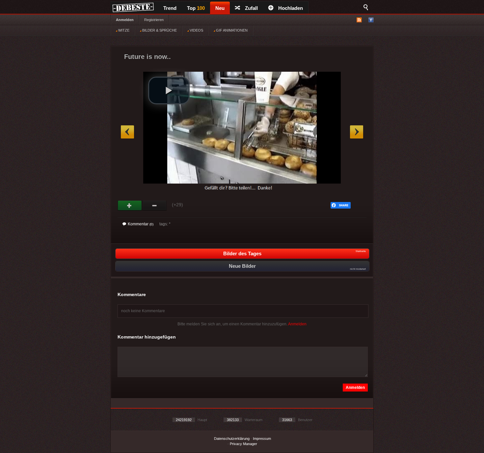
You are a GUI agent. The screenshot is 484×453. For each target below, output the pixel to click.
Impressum (262, 438)
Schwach (154, 205)
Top (196, 8)
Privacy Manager (243, 444)
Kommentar (140, 224)
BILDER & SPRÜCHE (159, 30)
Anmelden (125, 20)
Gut (130, 205)
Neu (220, 8)
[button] (169, 90)
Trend (169, 8)
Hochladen (290, 8)
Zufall (251, 8)
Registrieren (154, 20)
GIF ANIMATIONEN (231, 30)
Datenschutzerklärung (232, 438)
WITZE (123, 30)
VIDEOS (196, 30)
